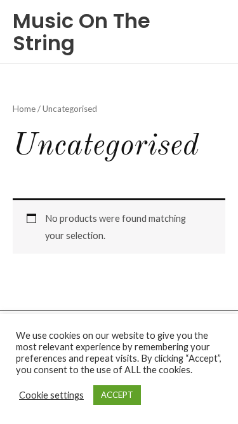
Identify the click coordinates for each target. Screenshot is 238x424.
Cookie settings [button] (51, 395)
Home (24, 109)
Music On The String (81, 31)
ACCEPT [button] (117, 395)
